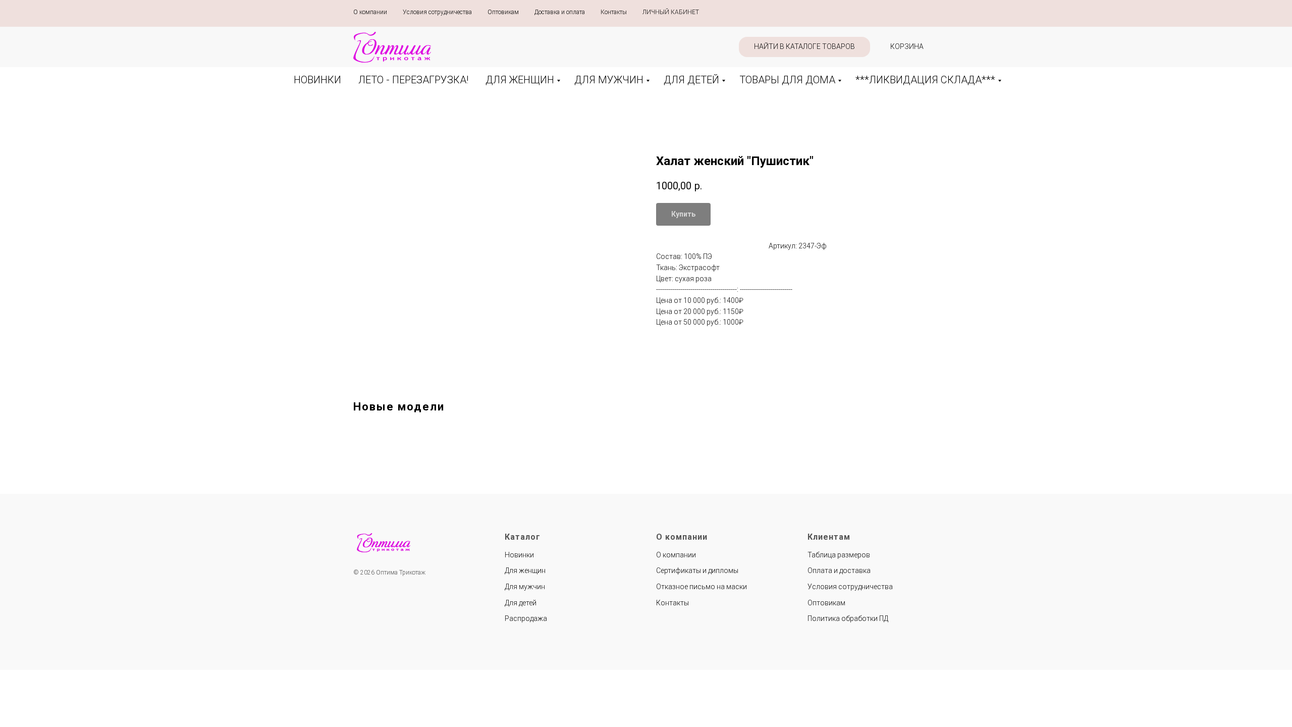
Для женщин (525, 570)
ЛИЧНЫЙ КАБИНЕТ (670, 12)
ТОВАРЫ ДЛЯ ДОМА (787, 80)
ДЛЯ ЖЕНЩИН (520, 80)
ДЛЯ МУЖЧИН (608, 80)
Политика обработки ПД (847, 618)
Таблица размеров (838, 555)
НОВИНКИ (317, 80)
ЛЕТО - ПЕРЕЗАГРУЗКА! (413, 80)
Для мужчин (525, 587)
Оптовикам (503, 12)
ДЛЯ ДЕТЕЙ (691, 80)
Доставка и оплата (559, 12)
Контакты (614, 12)
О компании (370, 12)
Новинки (519, 555)
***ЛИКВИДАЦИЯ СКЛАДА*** (925, 80)
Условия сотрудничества (437, 12)
